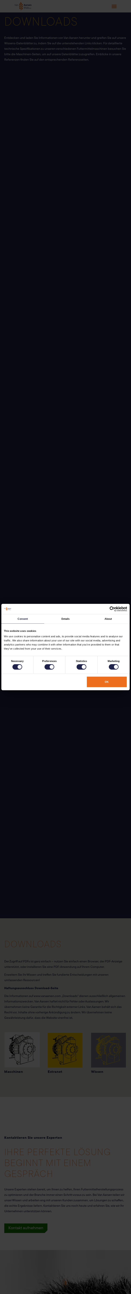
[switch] (49, 667)
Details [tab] (65, 618)
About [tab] (108, 618)
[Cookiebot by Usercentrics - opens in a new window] (112, 609)
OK (107, 681)
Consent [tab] (23, 618)
